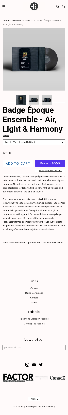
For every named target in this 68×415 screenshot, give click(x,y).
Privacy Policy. (48, 406)
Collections (16, 20)
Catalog (34, 288)
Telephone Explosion (30, 406)
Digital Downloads (34, 292)
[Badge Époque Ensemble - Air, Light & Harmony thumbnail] (21, 100)
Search (34, 302)
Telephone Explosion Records (34, 318)
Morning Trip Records (34, 323)
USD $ (32, 399)
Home (6, 20)
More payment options (50, 170)
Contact (34, 297)
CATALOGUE (29, 20)
